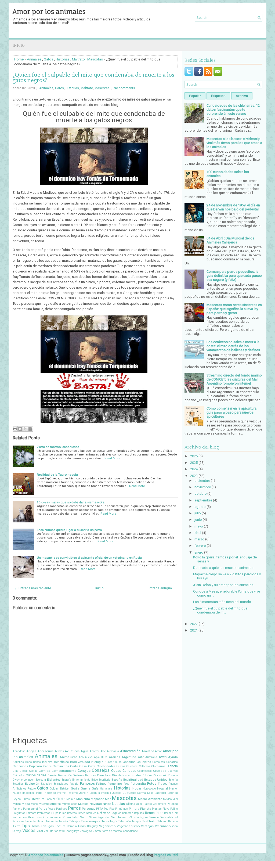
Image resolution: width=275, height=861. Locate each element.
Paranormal (30, 808)
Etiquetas (218, 96)
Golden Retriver (59, 788)
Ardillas (114, 757)
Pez (106, 808)
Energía (66, 779)
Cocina (33, 771)
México (167, 799)
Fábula (74, 783)
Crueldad (159, 771)
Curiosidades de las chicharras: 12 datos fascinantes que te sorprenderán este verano (233, 109)
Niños (107, 804)
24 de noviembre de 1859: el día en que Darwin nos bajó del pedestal (233, 207)
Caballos (129, 762)
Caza (92, 766)
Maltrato (78, 59)
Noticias (118, 804)
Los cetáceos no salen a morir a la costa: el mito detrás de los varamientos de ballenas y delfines (233, 346)
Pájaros (172, 804)
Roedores (35, 817)
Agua (85, 751)
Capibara (35, 766)
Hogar (136, 788)
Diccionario (160, 775)
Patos (43, 808)
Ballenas (18, 762)
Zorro (97, 831)
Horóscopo (149, 788)
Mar (108, 799)
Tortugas (47, 826)
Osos (139, 804)
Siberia (134, 817)
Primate (31, 813)
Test (145, 821)
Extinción (46, 783)
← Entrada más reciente (32, 588)
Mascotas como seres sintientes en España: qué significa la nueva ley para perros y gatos (234, 309)
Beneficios (61, 762)
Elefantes (53, 779)
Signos (144, 817)
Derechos (104, 775)
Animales (34, 59)
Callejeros (144, 762)
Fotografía (138, 783)
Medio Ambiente (150, 799)
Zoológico (86, 831)
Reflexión (103, 813)
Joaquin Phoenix (100, 793)
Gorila (75, 788)
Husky (17, 793)
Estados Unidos (155, 779)
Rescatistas (154, 813)
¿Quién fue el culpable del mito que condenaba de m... (220, 610)
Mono (34, 804)
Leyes (17, 799)
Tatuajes (74, 821)
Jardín (83, 793)
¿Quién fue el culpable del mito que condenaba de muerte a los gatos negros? (93, 77)
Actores (59, 751)
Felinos (101, 783)
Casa (83, 766)
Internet (61, 793)
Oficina (130, 804)
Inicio (19, 45)
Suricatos (18, 821)
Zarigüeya (72, 831)
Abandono (19, 751)
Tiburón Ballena (167, 821)
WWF (62, 831)
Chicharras (158, 766)
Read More (112, 458)
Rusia (67, 817)
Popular (195, 96)
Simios (154, 817)
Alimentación (130, 751)
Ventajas (147, 826)
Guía (95, 788)
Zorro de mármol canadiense (58, 447)
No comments (124, 88)
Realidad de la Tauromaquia (57, 474)
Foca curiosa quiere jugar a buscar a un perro (69, 530)
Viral (40, 831)
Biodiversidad (80, 762)
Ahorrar (94, 751)
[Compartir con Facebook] (30, 429)
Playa (165, 808)
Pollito (174, 808)
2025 (194, 463)
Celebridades (106, 766)
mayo (198, 526)
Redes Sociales (87, 813)
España (116, 779)
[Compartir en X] (25, 429)
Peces (51, 808)
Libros (26, 799)
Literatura (38, 799)
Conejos (84, 771)
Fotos (151, 783)
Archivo (242, 96)
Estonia (173, 779)
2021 (194, 630)
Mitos (17, 804)
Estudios (18, 783)
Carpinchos (61, 766)
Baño (28, 762)
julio (197, 513)
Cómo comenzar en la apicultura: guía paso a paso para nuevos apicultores (232, 412)
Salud (84, 817)
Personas (88, 808)
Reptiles (139, 813)
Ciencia (172, 766)
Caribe (47, 766)
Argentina (129, 757)
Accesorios (45, 751)
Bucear (109, 762)
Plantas (157, 808)
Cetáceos (144, 766)
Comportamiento (64, 771)
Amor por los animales (49, 12)
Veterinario (163, 826)
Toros (35, 826)
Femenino (115, 783)
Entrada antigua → (162, 588)
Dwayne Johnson (23, 779)
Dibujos (147, 775)
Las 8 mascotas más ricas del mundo (222, 602)
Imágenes (28, 793)
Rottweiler (56, 817)
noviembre (202, 487)
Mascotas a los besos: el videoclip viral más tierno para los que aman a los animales (234, 143)
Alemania (113, 751)
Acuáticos (72, 751)
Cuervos (173, 771)
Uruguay (92, 826)
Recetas (72, 813)
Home (19, 59)
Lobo (49, 799)
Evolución (32, 783)
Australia (151, 757)
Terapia (136, 821)
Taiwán (63, 821)
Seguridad (104, 817)
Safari (75, 817)
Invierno (73, 793)
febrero (200, 546)
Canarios (172, 762)
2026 (194, 456)
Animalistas (68, 757)
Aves (163, 757)
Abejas (31, 751)
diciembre (202, 481)
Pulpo (54, 813)
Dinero (173, 775)
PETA (99, 808)
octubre (200, 494)
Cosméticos (144, 771)
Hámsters (106, 788)
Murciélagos (69, 804)
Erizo (94, 779)
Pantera (17, 808)
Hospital (162, 788)
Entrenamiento (81, 779)
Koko (150, 793)
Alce (103, 751)
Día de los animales (127, 775)
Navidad (96, 804)
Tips (26, 825)
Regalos (116, 813)
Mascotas (95, 59)
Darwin (52, 775)
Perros (74, 808)
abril (197, 533)
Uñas (82, 826)
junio (198, 520)
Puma (62, 813)
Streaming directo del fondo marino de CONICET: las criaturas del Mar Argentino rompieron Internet (234, 379)
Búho (118, 762)
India (39, 793)
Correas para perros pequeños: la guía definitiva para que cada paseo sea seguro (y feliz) (234, 276)
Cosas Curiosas (123, 771)
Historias (63, 59)
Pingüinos (121, 808)
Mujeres (55, 804)
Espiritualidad (133, 779)
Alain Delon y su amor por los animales (223, 585)
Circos (24, 771)
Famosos (87, 783)
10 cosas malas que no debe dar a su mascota (70, 502)
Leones (173, 793)
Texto (152, 821)
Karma (141, 793)
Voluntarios (51, 831)
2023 (194, 476)
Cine (15, 771)
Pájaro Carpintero (155, 804)
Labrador (160, 793)
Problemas (43, 813)
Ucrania (72, 826)
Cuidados (19, 775)
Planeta (145, 808)
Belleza (47, 762)
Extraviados (60, 783)
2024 (194, 469)
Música (83, 804)
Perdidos (61, 808)
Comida (44, 771)
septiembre (203, 500)
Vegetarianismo (128, 826)
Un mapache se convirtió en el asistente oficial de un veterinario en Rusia (89, 557)
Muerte (44, 804)
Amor (158, 751)
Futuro (32, 788)
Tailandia (52, 821)
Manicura (83, 799)
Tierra (16, 826)
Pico (111, 808)
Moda (26, 804)
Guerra (86, 788)
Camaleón (158, 762)
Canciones (20, 766)
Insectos (50, 793)
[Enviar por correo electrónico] (15, 429)
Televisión (124, 821)
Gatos (48, 59)
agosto (200, 507)
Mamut (70, 799)
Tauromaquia (90, 821)
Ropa (45, 817)
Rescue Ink (171, 813)
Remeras (127, 813)
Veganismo (107, 826)
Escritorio (104, 779)
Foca (126, 783)
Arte (141, 757)
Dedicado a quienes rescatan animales (223, 568)
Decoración (65, 775)
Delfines (78, 775)
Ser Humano (120, 817)
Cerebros (132, 766)
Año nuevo (85, 757)
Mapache (97, 799)
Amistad (148, 751)
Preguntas (19, 813)
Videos (28, 830)
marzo (199, 539)
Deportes (90, 775)
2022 (194, 624)
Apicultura (100, 757)
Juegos (116, 793)
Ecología (40, 779)
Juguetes (129, 793)
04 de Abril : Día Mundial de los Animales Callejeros (230, 240)
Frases (162, 783)
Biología (97, 762)
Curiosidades (36, 775)
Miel (175, 799)
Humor (173, 788)
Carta (74, 766)
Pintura (134, 808)
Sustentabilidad (35, 821)
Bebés (37, 762)
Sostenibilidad (169, 817)
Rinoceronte (20, 817)
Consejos (101, 770)
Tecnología (109, 821)
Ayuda (173, 757)
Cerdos (120, 766)
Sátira (93, 817)
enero (198, 552)
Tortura (60, 826)
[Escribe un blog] (20, 429)
